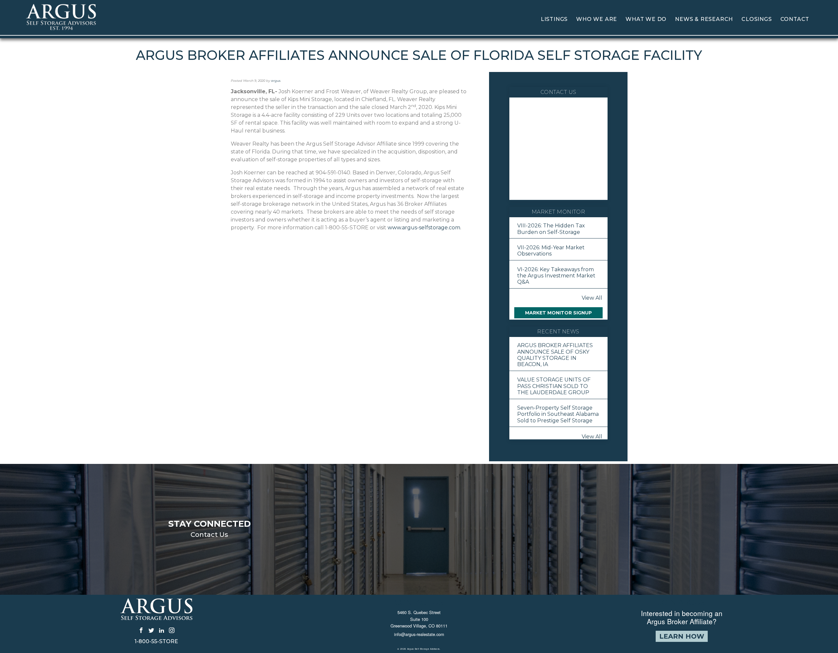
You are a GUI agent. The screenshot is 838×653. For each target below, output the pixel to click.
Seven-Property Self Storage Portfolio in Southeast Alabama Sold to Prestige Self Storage (558, 414)
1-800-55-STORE (156, 641)
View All (592, 298)
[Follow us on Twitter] (151, 630)
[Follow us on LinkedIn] (161, 630)
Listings (554, 19)
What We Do (646, 19)
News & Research (704, 19)
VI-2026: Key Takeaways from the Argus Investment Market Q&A (556, 275)
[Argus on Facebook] (141, 630)
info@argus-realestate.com (419, 634)
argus (276, 80)
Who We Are (596, 19)
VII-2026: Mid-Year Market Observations (551, 250)
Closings (756, 19)
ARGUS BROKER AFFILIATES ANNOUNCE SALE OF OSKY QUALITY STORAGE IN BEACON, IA (555, 354)
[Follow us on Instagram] (171, 630)
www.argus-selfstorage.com (424, 227)
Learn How (681, 636)
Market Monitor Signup (558, 313)
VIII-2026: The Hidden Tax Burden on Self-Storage (551, 228)
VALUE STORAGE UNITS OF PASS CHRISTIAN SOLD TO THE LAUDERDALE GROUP (554, 386)
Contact (795, 19)
